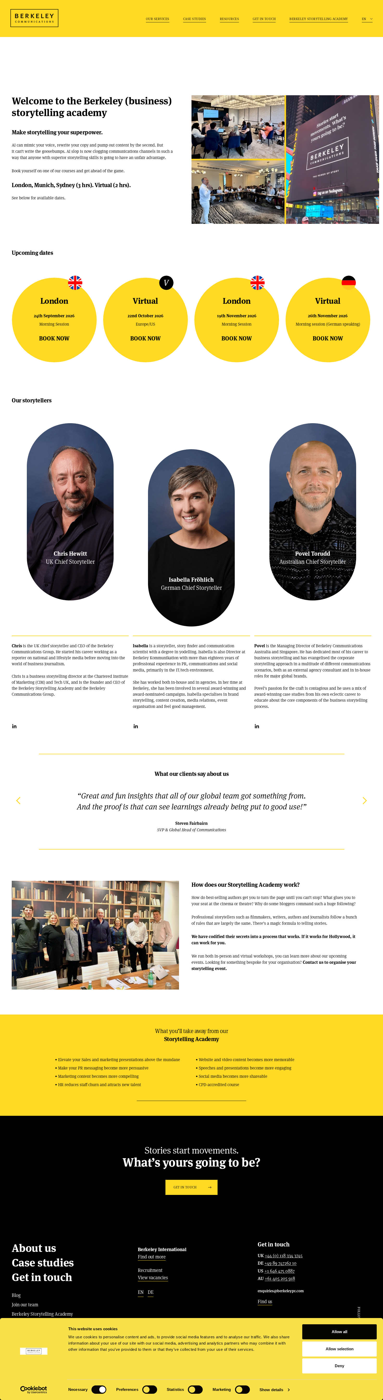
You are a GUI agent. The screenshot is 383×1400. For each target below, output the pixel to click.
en (141, 1292)
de (150, 1292)
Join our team (25, 1305)
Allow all (339, 1331)
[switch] (149, 1389)
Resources (229, 19)
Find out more (152, 1257)
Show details (271, 1390)
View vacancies (153, 1278)
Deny (339, 1366)
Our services (157, 19)
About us (34, 1248)
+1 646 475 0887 (279, 1271)
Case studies (194, 19)
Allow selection (340, 1349)
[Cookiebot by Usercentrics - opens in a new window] (34, 1390)
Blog (16, 1295)
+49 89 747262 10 (280, 1263)
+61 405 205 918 (280, 1278)
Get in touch (264, 19)
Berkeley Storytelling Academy (318, 19)
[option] (191, 811)
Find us (265, 1301)
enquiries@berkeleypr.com (281, 1290)
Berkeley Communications (34, 18)
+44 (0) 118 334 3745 (283, 1255)
